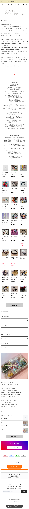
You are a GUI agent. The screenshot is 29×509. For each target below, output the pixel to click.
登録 (24, 491)
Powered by (13, 501)
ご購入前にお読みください (9, 21)
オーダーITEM (4, 343)
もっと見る (14, 305)
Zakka (2, 329)
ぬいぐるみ (3, 338)
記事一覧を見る (14, 436)
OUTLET (3, 347)
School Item (4, 325)
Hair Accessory (5, 316)
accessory (4, 320)
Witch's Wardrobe (6, 334)
